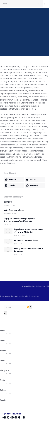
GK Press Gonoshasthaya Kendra (26, 240)
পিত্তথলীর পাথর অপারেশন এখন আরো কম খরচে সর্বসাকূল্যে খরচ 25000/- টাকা (28, 230)
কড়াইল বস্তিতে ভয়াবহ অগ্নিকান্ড (14, 210)
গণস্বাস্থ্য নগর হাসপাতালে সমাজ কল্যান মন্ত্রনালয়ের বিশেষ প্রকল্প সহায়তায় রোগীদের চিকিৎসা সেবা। (19, 219)
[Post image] (8, 231)
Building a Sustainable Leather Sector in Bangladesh (28, 250)
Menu (4, 3)
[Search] (5, 313)
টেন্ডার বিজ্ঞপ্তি (8, 202)
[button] (14, 179)
